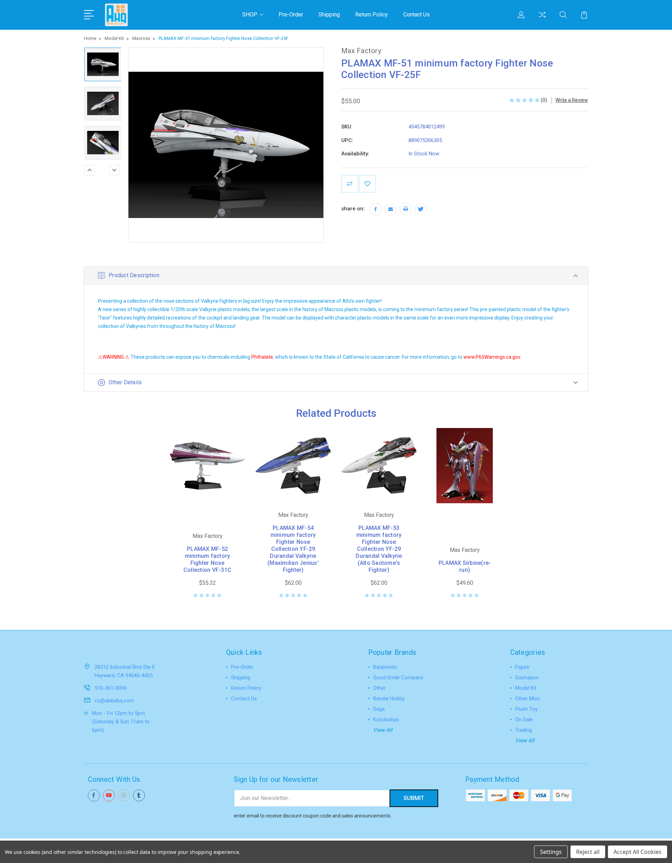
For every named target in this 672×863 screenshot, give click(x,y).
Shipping (329, 14)
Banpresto (385, 667)
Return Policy (371, 14)
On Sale (524, 719)
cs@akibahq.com (114, 700)
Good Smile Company (398, 677)
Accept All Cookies (638, 852)
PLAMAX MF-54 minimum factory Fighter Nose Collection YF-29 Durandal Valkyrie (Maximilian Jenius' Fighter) (293, 549)
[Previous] (89, 170)
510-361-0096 (110, 688)
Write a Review (571, 100)
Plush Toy (526, 709)
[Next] (114, 170)
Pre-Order (291, 14)
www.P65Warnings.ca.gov (491, 357)
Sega (379, 709)
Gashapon (527, 677)
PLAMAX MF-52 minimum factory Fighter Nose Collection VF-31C (207, 559)
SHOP (249, 14)
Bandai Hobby (389, 698)
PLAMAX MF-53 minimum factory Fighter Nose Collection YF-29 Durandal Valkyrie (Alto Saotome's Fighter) (379, 549)
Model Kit (526, 688)
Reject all (588, 852)
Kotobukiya (386, 719)
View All (382, 730)
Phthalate (262, 357)
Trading (523, 730)
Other (379, 688)
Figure (522, 667)
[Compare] (542, 19)
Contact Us (416, 14)
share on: (353, 208)
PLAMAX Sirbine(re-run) (465, 566)
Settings (551, 852)
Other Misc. (528, 698)
